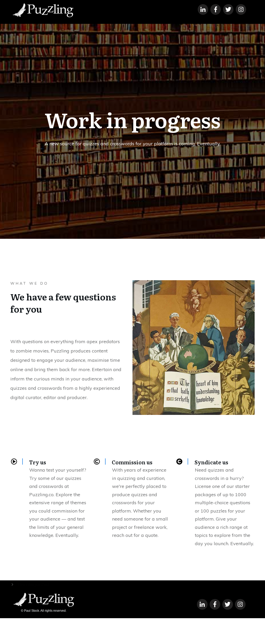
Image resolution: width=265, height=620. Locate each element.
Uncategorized (33, 584)
